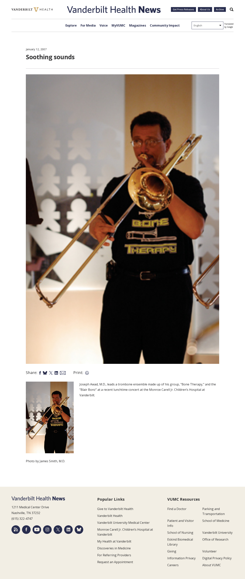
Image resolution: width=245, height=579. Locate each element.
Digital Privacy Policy (217, 558)
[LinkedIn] (68, 529)
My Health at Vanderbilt (114, 541)
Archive (220, 9)
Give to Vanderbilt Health (115, 509)
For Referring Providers (114, 555)
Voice (104, 25)
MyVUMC (118, 25)
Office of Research (215, 539)
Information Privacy (181, 558)
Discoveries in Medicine (114, 548)
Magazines (137, 25)
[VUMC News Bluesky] (79, 529)
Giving (171, 551)
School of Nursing (180, 532)
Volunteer (209, 551)
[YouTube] (37, 529)
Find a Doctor (176, 509)
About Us (205, 9)
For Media (88, 25)
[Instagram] (47, 529)
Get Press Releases (183, 9)
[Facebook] (26, 529)
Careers (173, 565)
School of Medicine (215, 521)
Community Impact (165, 25)
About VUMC (211, 565)
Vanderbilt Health (109, 516)
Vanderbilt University (217, 532)
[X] (58, 529)
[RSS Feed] (15, 529)
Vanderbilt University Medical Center (123, 523)
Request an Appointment (115, 562)
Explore (71, 25)
